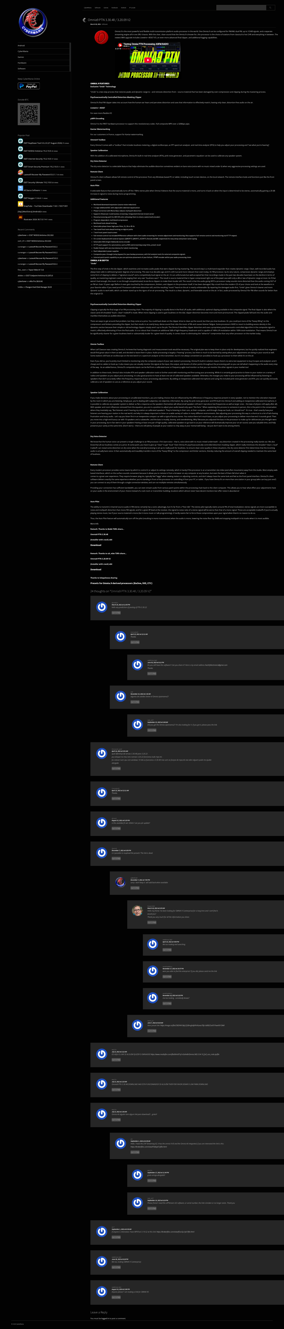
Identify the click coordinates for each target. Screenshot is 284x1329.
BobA (110, 529)
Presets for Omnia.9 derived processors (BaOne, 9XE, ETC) (121, 583)
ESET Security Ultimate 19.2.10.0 (37, 182)
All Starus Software (32, 190)
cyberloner (22, 235)
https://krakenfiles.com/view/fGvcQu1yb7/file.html (175, 1232)
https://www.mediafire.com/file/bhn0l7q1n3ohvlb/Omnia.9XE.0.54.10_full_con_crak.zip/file (185, 1054)
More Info (94, 524)
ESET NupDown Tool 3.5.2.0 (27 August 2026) (43, 143)
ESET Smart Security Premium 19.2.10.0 (41, 166)
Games (106, 8)
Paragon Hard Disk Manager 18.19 (39, 287)
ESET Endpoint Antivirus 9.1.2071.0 (39, 275)
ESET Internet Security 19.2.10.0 (37, 159)
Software (97, 8)
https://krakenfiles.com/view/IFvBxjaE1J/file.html (149, 1147)
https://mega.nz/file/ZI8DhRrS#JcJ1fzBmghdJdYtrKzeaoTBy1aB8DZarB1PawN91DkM (192, 1025)
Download (95, 545)
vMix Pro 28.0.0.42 (36, 281)
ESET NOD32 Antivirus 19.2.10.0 (37, 151)
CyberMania (87, 8)
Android (123, 8)
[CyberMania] (33, 37)
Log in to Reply (116, 613)
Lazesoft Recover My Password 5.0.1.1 (40, 174)
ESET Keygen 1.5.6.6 (32, 198)
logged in (105, 1318)
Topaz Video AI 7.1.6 (36, 270)
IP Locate (132, 8)
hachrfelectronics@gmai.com (216, 665)
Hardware (114, 8)
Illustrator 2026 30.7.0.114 (35, 219)
